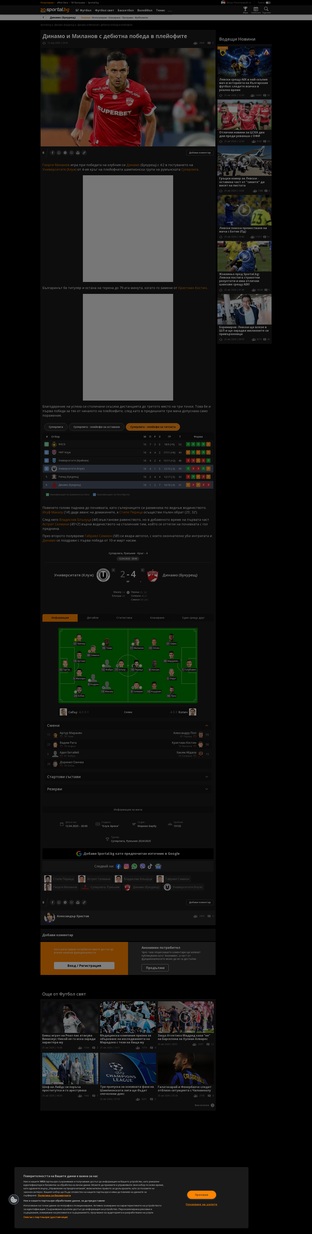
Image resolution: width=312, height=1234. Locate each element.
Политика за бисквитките (54, 1195)
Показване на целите (201, 1204)
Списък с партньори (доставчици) (45, 1217)
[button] (14, 1199)
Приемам (201, 1194)
